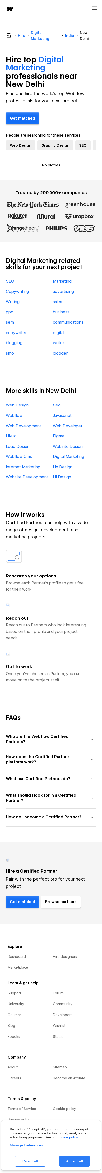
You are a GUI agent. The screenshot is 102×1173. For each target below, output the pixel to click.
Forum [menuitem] (58, 993)
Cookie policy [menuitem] (64, 1109)
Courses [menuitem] (15, 1015)
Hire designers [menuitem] (65, 957)
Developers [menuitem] (62, 1015)
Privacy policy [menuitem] (19, 1120)
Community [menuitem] (62, 1004)
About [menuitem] (13, 1067)
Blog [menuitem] (11, 1026)
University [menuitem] (16, 1004)
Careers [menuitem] (14, 1078)
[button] (51, 739)
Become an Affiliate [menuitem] (69, 1078)
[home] (10, 9)
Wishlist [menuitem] (59, 1026)
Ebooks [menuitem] (14, 1037)
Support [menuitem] (14, 993)
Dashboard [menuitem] (17, 957)
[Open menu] (94, 8)
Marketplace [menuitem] (18, 967)
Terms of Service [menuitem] (22, 1109)
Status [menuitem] (58, 1037)
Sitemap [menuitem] (60, 1067)
